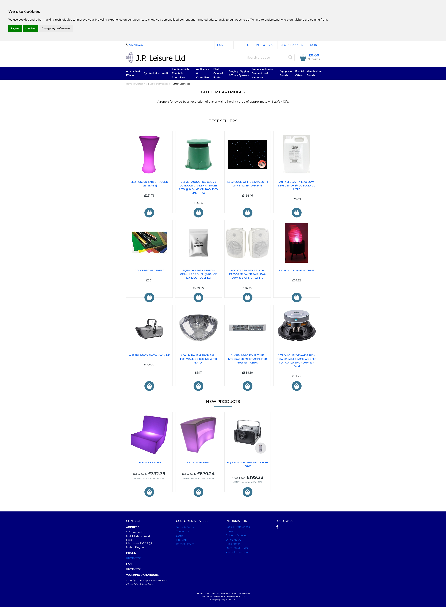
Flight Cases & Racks (218, 73)
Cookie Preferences (238, 527)
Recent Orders (291, 45)
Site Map (181, 539)
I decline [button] (30, 28)
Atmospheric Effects (133, 73)
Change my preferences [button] (56, 28)
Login (313, 45)
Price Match (233, 543)
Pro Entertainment (237, 552)
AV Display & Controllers (202, 73)
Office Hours (233, 539)
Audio (165, 73)
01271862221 (133, 558)
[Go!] (290, 57)
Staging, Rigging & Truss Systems (239, 73)
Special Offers (299, 73)
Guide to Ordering (237, 535)
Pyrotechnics (152, 73)
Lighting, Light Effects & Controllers (181, 73)
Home (221, 45)
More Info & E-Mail (261, 45)
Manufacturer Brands (314, 73)
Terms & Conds (185, 527)
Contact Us (183, 531)
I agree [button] (15, 28)
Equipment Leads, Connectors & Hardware (262, 73)
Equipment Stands (286, 73)
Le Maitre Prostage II (159, 83)
